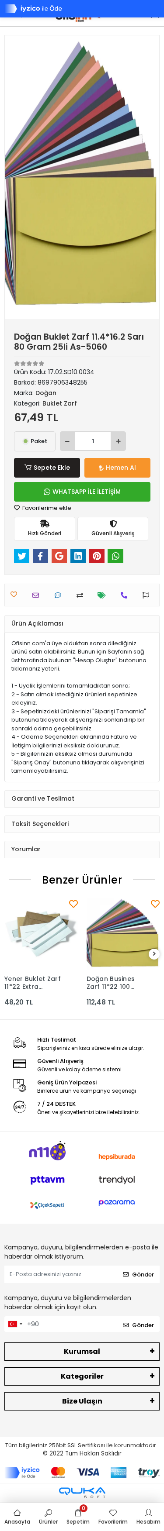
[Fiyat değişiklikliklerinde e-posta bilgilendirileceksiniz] (103, 595)
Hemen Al (121, 467)
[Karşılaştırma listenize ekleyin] (82, 595)
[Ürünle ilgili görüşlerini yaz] (60, 595)
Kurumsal (82, 1351)
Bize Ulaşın (82, 1401)
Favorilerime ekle (46, 508)
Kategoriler (82, 1376)
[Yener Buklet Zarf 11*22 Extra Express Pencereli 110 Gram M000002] (41, 934)
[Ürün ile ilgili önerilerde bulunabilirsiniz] (148, 595)
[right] (154, 954)
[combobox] (15, 1324)
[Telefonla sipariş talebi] (126, 595)
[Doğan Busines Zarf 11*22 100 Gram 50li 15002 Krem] (123, 934)
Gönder (143, 1274)
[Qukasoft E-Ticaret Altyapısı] (82, 1492)
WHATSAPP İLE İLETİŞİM (86, 491)
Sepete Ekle (52, 467)
